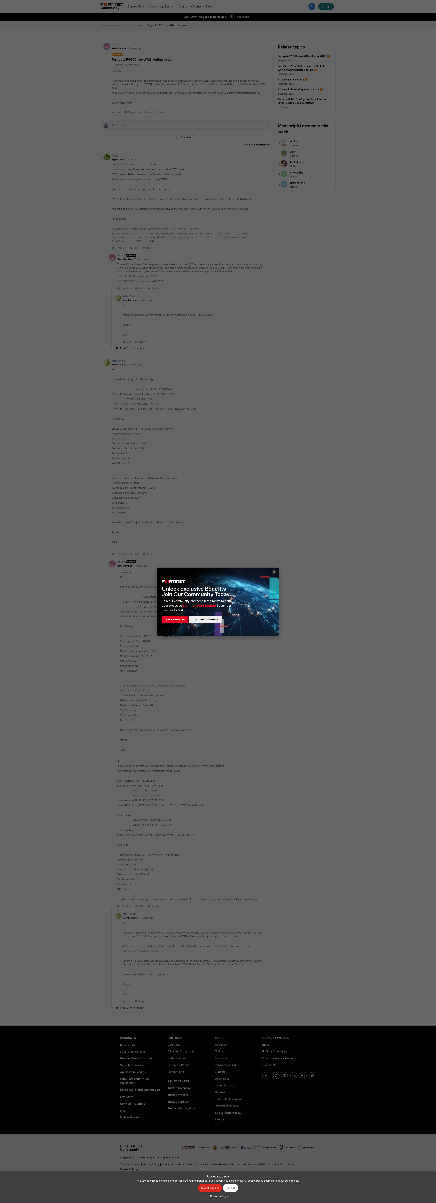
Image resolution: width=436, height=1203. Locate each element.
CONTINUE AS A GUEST (205, 619)
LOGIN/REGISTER (175, 619)
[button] (218, 1196)
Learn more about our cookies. (281, 1180)
